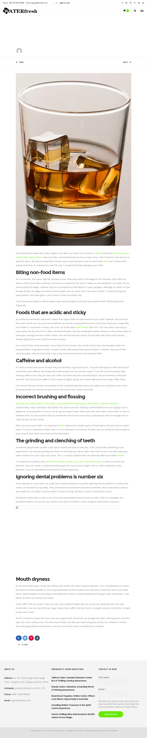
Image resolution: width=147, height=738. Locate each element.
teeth (105, 261)
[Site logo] (20, 11)
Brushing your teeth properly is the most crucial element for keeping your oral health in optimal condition (67, 403)
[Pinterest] (135, 3)
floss (62, 425)
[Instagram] (130, 3)
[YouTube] (143, 3)
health (121, 455)
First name (103, 677)
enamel (85, 327)
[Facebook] (122, 3)
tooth (78, 327)
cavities (97, 253)
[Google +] (126, 3)
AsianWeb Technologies (107, 730)
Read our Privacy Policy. (126, 706)
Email (102, 689)
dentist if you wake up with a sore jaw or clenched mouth (73, 461)
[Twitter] (139, 3)
